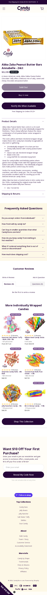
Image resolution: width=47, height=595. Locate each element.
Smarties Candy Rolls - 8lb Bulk (12, 374)
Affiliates (23, 571)
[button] (4, 8)
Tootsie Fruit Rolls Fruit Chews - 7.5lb (34, 374)
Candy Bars (23, 507)
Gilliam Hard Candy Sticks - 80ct (34, 339)
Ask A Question (39, 277)
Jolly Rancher (23, 514)
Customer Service (23, 542)
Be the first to (23, 292)
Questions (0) (37, 284)
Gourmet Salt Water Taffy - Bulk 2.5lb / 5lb (12, 339)
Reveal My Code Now (23, 474)
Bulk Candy (23, 536)
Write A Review (8, 277)
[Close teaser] (14, 592)
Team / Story (23, 539)
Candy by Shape (23, 558)
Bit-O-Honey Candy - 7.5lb (35, 407)
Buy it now (23, 95)
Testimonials (23, 562)
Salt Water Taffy (23, 517)
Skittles (23, 520)
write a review (29, 292)
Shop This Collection (23, 421)
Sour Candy (23, 523)
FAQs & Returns (23, 565)
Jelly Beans (23, 510)
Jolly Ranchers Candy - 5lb (11, 407)
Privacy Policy (23, 568)
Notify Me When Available (23, 106)
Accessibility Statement (23, 546)
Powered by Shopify (32, 580)
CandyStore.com (19, 580)
